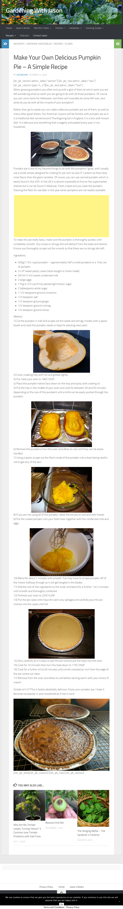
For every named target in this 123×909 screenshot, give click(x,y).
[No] (119, 901)
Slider (69, 43)
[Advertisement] (61, 216)
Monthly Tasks (41, 28)
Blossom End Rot (54, 822)
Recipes (10, 35)
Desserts (19, 43)
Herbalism (74, 28)
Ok (61, 904)
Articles (59, 28)
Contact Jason (40, 35)
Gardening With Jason (34, 10)
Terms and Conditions (54, 907)
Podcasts (24, 35)
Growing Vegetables (39, 43)
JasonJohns (22, 75)
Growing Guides (93, 28)
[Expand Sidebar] (5, 43)
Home (9, 28)
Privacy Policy (46, 886)
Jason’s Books (23, 28)
